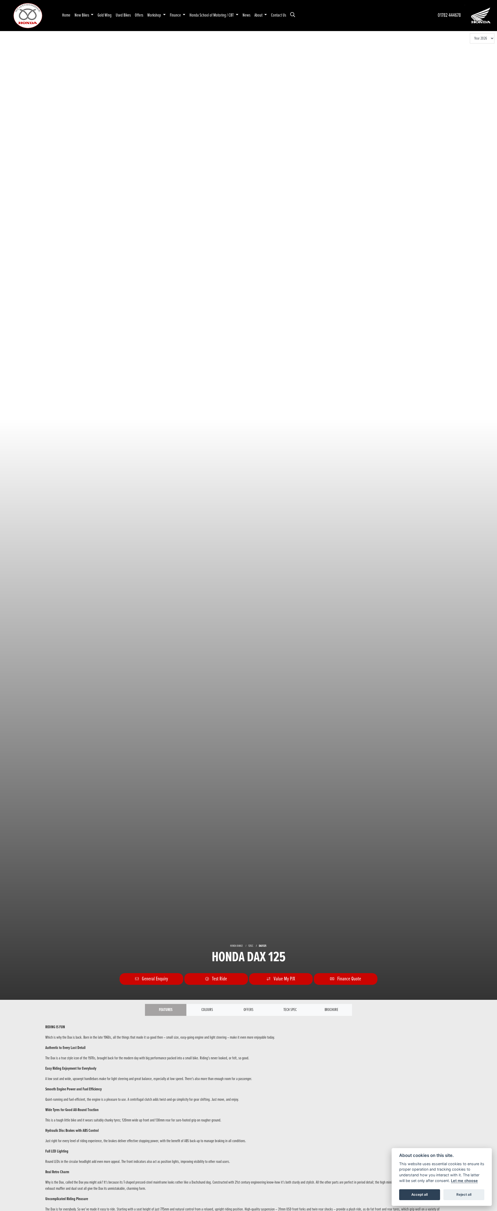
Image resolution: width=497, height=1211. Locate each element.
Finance (176, 15)
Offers (139, 15)
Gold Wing (105, 15)
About (258, 15)
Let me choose (464, 1180)
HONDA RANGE (236, 946)
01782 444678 (449, 15)
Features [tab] (165, 1009)
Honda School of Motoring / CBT (212, 15)
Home (66, 15)
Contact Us (278, 15)
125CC (250, 946)
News (246, 15)
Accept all (419, 1194)
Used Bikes (123, 15)
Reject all (463, 1194)
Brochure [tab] (331, 1009)
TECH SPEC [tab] (290, 1009)
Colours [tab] (207, 1009)
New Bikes (82, 15)
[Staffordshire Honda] (27, 15)
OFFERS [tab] (248, 1009)
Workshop (154, 15)
